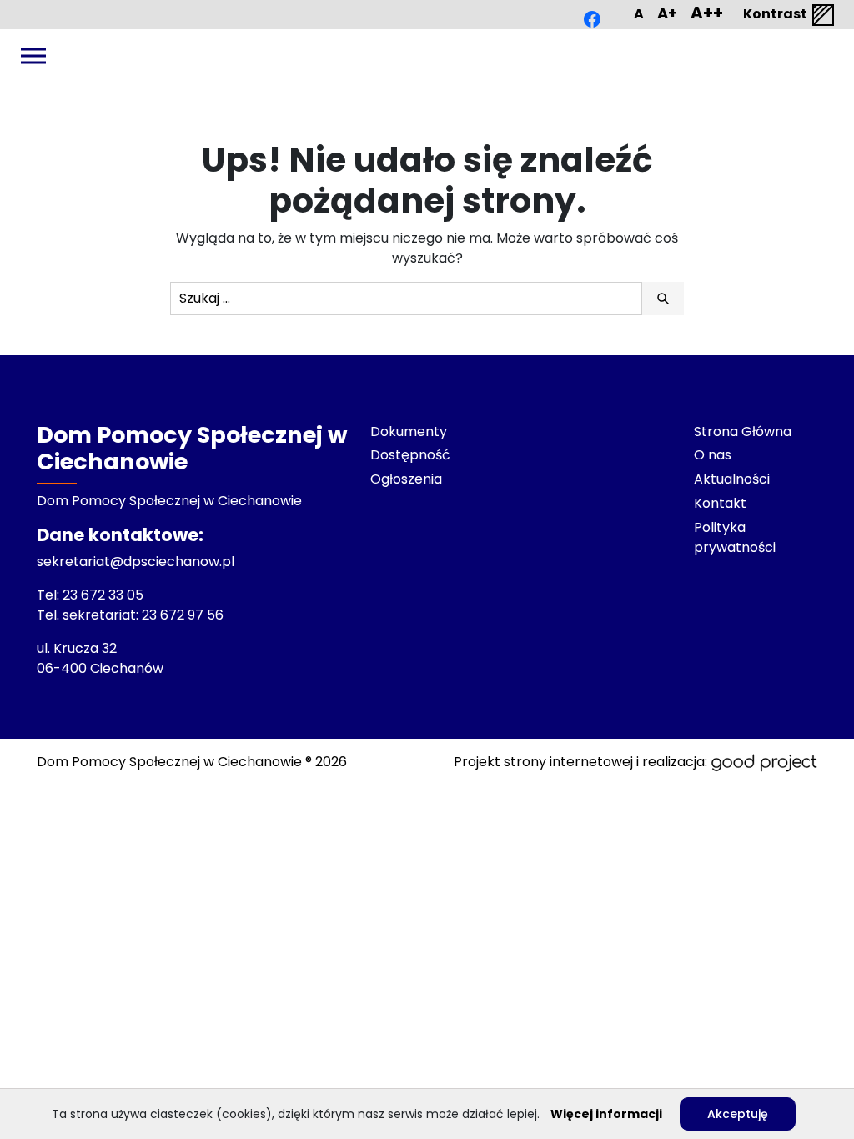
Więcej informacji (606, 1114)
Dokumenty (408, 431)
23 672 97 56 (184, 615)
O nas (712, 454)
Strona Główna (742, 431)
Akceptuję (737, 1114)
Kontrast (776, 13)
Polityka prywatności (735, 537)
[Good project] (764, 762)
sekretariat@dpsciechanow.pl (135, 561)
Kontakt (720, 503)
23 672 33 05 (105, 595)
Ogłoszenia (406, 479)
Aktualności (732, 479)
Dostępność (410, 454)
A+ (667, 13)
